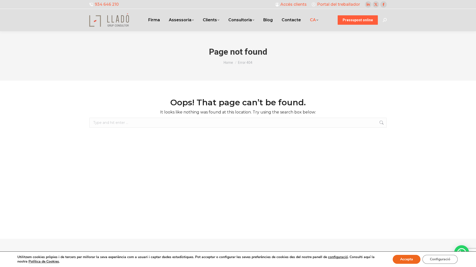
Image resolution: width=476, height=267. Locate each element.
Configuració (440, 259)
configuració (338, 257)
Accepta (406, 259)
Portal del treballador (338, 4)
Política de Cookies (44, 261)
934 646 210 (107, 4)
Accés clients (293, 4)
